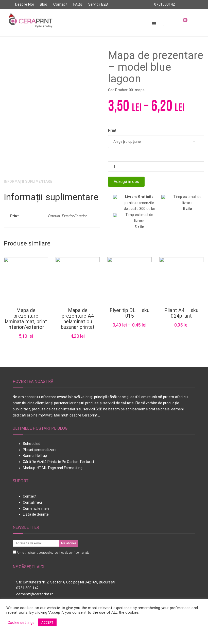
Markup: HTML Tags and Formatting (52, 468)
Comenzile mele (36, 508)
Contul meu (32, 502)
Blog (43, 4)
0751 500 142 (27, 588)
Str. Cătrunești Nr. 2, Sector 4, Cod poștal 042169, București (65, 582)
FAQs (77, 4)
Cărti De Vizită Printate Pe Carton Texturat (58, 462)
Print (112, 130)
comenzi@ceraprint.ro (34, 594)
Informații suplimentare (28, 181)
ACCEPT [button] (47, 622)
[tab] (30, 182)
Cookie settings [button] (21, 622)
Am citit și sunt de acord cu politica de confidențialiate (53, 552)
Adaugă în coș (126, 181)
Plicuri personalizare (40, 450)
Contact (60, 4)
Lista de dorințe (36, 514)
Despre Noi (24, 4)
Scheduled (31, 444)
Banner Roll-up (35, 456)
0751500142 (164, 4)
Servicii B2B (98, 4)
